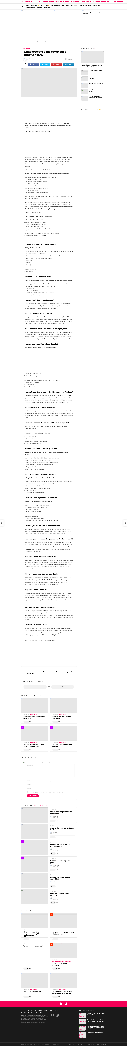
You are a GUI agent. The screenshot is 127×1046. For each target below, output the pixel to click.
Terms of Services (87, 1044)
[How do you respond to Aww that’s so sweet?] (63, 920)
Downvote (62, 687)
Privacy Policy (96, 1044)
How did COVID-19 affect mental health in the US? (62, 992)
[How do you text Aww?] (84, 72)
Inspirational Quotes (85, 5)
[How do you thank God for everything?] (34, 880)
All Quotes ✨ (35, 5)
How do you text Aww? (95, 70)
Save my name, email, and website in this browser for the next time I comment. (46, 792)
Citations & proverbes (43, 7)
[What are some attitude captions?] (34, 896)
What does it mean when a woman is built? (91, 66)
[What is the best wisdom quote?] (84, 91)
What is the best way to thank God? (64, 12)
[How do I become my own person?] (63, 733)
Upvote (35, 687)
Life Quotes (96, 5)
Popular (51, 914)
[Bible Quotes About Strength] (63, 950)
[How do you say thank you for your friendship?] (82, 10)
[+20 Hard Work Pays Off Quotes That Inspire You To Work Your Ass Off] (82, 1028)
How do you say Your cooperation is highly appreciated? (31, 934)
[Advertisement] (63, 28)
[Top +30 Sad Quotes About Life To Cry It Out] (82, 1015)
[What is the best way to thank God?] (54, 10)
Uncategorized (34, 943)
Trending (22, 727)
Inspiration (33, 714)
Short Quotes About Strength (95, 1032)
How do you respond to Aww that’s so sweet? (63, 933)
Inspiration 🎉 (45, 5)
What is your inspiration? (33, 946)
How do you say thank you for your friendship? (33, 745)
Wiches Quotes (30, 7)
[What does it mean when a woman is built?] (92, 57)
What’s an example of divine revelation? (32, 12)
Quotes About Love (71, 5)
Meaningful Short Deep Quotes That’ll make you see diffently (95, 1020)
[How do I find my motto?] (84, 85)
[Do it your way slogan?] (34, 980)
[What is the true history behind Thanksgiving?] (2, 523)
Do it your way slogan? (32, 991)
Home (27, 5)
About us (80, 1044)
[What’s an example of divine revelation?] (34, 705)
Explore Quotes (72, 1044)
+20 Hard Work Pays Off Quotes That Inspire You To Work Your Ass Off (95, 1028)
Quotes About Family (57, 5)
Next (105, 13)
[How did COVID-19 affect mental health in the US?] (63, 980)
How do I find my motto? (96, 83)
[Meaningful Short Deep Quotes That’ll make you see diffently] (82, 1021)
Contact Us (103, 1044)
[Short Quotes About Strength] (82, 1035)
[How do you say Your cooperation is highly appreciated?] (34, 920)
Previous (22, 13)
